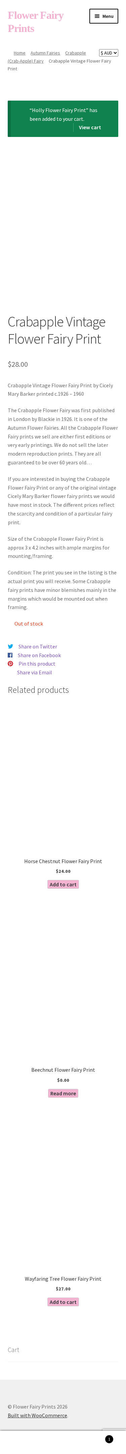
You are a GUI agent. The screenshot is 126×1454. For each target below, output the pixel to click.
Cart (97, 1437)
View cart (90, 127)
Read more (63, 1093)
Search (63, 1442)
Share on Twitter (37, 646)
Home (20, 53)
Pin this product (36, 663)
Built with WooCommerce (37, 1415)
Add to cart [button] (63, 884)
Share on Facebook (39, 655)
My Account (21, 1442)
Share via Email (34, 672)
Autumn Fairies (45, 53)
